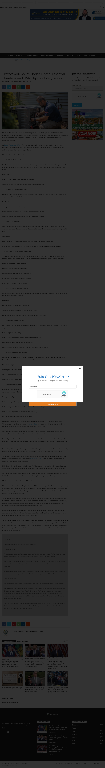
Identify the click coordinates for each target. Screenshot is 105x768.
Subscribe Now (52, 404)
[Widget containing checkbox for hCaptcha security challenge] (52, 394)
